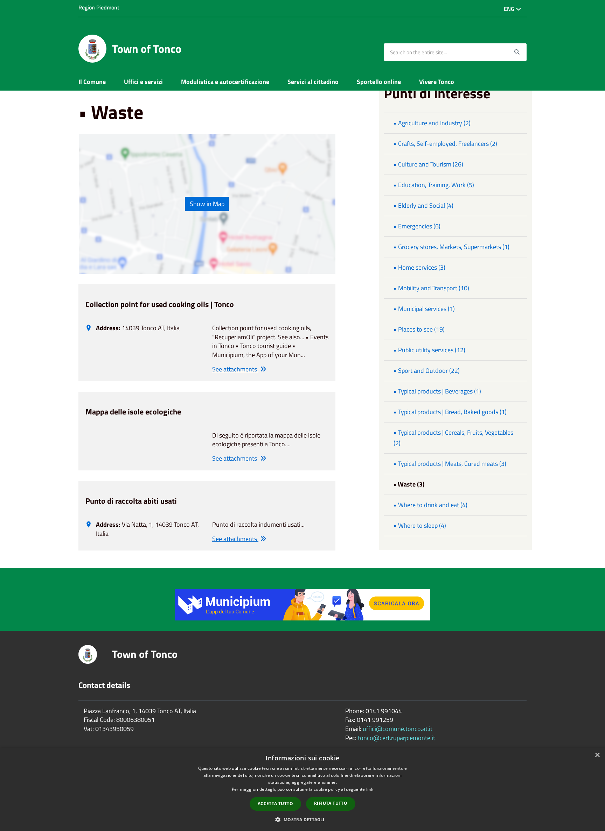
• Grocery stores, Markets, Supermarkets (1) (451, 246)
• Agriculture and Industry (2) (432, 123)
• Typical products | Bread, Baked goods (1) (450, 412)
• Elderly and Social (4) (423, 205)
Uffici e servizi (143, 81)
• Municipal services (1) (424, 308)
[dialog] (302, 789)
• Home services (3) (419, 267)
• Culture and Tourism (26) (428, 164)
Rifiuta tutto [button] (330, 803)
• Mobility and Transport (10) (431, 288)
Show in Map (207, 203)
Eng (510, 9)
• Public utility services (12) (429, 350)
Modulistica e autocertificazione (225, 81)
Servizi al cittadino (313, 81)
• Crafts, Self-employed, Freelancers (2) (445, 143)
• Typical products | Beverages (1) (437, 391)
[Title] (302, 604)
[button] (302, 819)
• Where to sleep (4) (420, 525)
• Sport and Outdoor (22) (427, 370)
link (369, 789)
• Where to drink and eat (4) (430, 505)
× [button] (597, 755)
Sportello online (379, 81)
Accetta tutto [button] (275, 804)
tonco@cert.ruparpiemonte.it (396, 738)
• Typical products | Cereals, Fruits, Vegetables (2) (453, 438)
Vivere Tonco (436, 81)
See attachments (235, 369)
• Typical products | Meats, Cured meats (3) (450, 463)
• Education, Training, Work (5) (434, 185)
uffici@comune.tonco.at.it (397, 728)
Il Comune (92, 81)
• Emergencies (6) (417, 226)
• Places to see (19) (419, 329)
